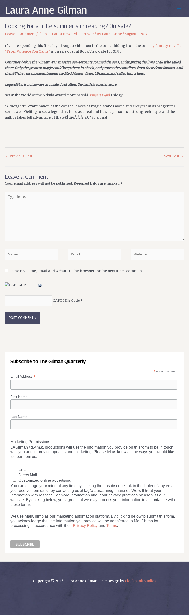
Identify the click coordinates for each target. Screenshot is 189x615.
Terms (111, 525)
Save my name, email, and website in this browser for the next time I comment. (77, 271)
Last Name (18, 417)
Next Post (173, 156)
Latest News (62, 34)
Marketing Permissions (30, 441)
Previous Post (18, 156)
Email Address (22, 376)
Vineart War (84, 34)
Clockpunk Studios (140, 581)
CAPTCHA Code (66, 301)
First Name (19, 397)
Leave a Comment (20, 34)
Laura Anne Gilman (46, 10)
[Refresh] (40, 285)
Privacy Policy (85, 525)
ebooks (44, 34)
